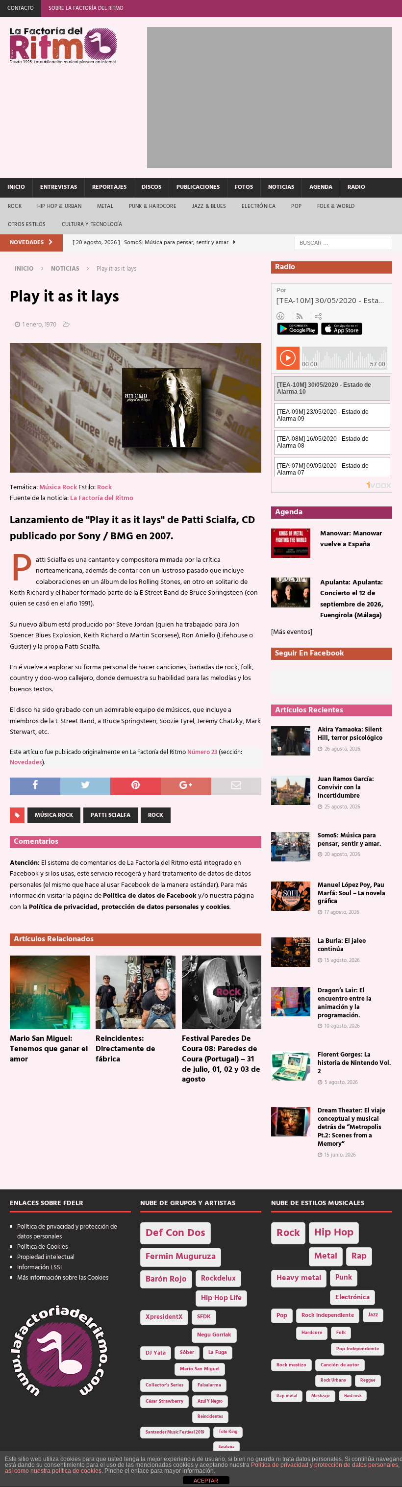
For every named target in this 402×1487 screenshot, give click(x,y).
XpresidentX (164, 1317)
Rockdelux (218, 1279)
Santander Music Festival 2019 (175, 1432)
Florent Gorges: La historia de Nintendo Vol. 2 (354, 1063)
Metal (105, 206)
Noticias (281, 187)
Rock (15, 206)
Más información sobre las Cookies (62, 1278)
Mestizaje (320, 1396)
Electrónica (259, 206)
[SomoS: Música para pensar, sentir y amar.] (290, 846)
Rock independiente (328, 1315)
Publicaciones (198, 187)
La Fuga (217, 1353)
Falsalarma (209, 1385)
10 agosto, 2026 (342, 1026)
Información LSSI (39, 1267)
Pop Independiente (357, 1349)
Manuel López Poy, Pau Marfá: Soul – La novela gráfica (351, 893)
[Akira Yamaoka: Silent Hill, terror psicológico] (290, 741)
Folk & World (335, 206)
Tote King (228, 1432)
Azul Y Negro (210, 1401)
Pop (296, 206)
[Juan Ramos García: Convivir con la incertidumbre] (290, 790)
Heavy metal (298, 1278)
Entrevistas (58, 187)
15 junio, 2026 (340, 1155)
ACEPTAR (206, 1481)
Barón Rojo (166, 1279)
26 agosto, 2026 (342, 749)
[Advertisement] (274, 95)
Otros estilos (27, 224)
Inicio (16, 187)
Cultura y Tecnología (92, 224)
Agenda (320, 187)
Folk (341, 1332)
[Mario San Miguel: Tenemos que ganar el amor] (50, 992)
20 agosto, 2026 (342, 854)
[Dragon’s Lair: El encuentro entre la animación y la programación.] (290, 1001)
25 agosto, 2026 (342, 807)
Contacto (20, 8)
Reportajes (109, 187)
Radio (356, 187)
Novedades (26, 763)
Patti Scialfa (110, 815)
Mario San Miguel (200, 1369)
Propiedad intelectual (46, 1257)
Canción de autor (340, 1365)
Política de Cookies (42, 1247)
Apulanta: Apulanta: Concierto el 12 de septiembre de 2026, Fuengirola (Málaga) (351, 599)
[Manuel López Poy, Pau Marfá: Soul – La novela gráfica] (290, 896)
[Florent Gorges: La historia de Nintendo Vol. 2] (290, 1066)
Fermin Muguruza (181, 1257)
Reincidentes (210, 1416)
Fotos (244, 187)
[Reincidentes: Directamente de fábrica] (136, 992)
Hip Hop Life (221, 1298)
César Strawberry (164, 1401)
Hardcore (312, 1333)
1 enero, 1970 (39, 325)
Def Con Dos (175, 1233)
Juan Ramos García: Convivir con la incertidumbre (346, 787)
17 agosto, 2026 (342, 912)
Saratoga (226, 1447)
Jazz (373, 1315)
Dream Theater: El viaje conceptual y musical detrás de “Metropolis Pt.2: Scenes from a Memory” (351, 1127)
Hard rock (352, 1396)
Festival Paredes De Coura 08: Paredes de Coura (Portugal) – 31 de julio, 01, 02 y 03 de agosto (221, 1059)
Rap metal (286, 1396)
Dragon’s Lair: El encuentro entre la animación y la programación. (345, 1003)
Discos (151, 187)
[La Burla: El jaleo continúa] (290, 952)
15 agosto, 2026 (342, 960)
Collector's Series (164, 1385)
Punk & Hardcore (152, 206)
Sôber (187, 1353)
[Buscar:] (343, 243)
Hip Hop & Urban (59, 206)
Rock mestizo (291, 1365)
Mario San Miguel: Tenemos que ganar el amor (49, 1049)
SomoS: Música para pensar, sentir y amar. (349, 840)
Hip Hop (333, 1232)
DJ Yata (156, 1353)
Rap (359, 1256)
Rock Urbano (333, 1380)
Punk (343, 1278)
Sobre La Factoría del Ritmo (86, 8)
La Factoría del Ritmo (101, 498)
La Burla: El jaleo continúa (342, 945)
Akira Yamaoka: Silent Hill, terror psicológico (350, 734)
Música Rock (58, 487)
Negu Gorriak (214, 1335)
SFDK (204, 1317)
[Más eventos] (291, 632)
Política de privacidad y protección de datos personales (67, 1232)
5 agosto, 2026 (341, 1082)
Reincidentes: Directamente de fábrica (125, 1049)
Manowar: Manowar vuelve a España (351, 539)
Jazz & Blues (209, 206)
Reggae (368, 1380)
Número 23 (202, 752)
